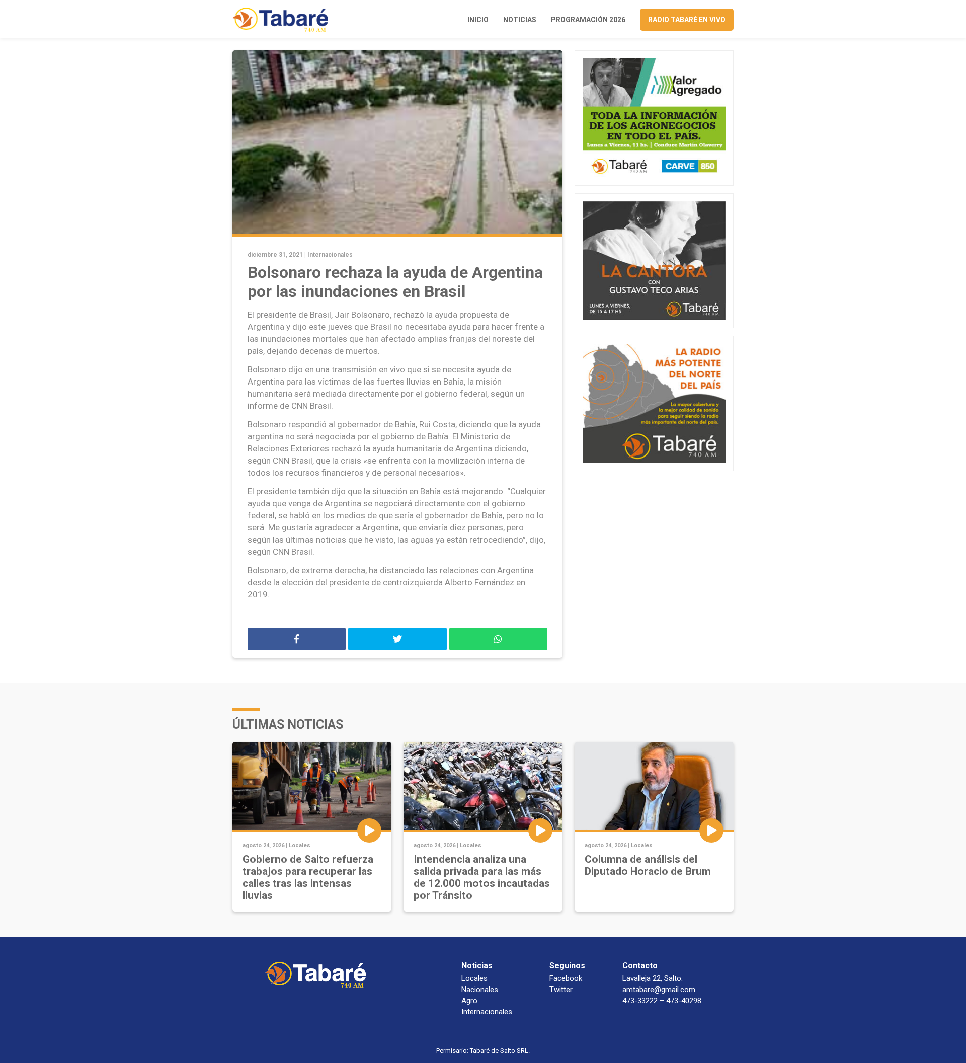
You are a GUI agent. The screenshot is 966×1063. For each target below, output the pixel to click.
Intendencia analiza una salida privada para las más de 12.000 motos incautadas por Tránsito (482, 877)
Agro (469, 1000)
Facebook (565, 978)
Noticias (519, 20)
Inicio (478, 20)
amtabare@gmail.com (658, 989)
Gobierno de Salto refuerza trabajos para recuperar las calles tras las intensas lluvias (308, 877)
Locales (299, 845)
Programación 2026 (588, 20)
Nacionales (479, 989)
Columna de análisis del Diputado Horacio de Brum (648, 865)
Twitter (561, 989)
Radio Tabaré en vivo (687, 20)
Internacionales (330, 254)
